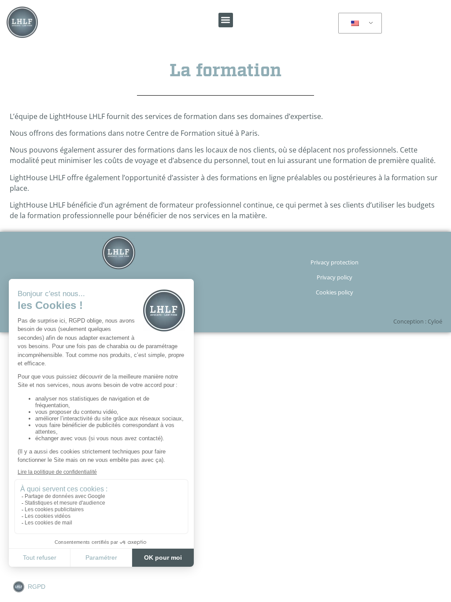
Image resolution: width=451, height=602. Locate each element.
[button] (225, 20)
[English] (358, 23)
